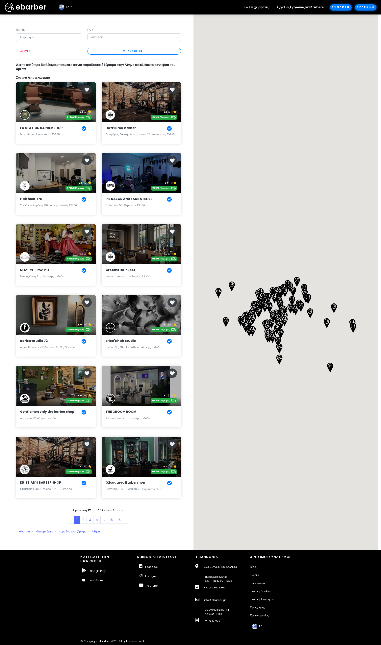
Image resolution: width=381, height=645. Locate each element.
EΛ (66, 7)
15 (111, 520)
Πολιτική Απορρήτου (261, 599)
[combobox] (134, 37)
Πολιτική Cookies (260, 591)
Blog (253, 567)
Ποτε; (20, 29)
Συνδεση (340, 7)
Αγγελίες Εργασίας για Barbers (300, 7)
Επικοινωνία (257, 583)
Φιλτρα (25, 51)
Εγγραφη (365, 7)
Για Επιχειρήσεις (256, 7)
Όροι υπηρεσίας (259, 615)
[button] (310, 313)
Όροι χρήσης (257, 607)
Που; (90, 29)
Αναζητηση (136, 50)
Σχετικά (254, 575)
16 (119, 520)
